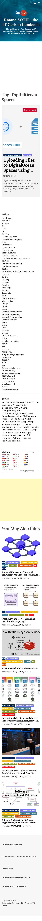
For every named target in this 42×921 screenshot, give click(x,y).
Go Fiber (5, 421)
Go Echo (29, 419)
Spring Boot (26, 438)
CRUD (19, 410)
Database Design (10, 413)
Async (23, 402)
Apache (5, 223)
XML (18, 441)
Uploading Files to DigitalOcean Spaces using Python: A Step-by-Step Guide (19, 170)
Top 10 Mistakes (8, 381)
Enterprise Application (12, 416)
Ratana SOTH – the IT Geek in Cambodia (21, 22)
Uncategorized (8, 384)
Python (16, 438)
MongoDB (6, 303)
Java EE (20, 424)
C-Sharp (23, 408)
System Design (8, 378)
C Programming (9, 410)
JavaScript (6, 287)
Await (4, 405)
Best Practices (21, 405)
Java (13, 424)
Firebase (5, 274)
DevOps (5, 261)
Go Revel (6, 424)
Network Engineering (11, 314)
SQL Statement (8, 376)
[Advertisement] (21, 63)
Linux (4, 295)
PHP (3, 346)
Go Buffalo (19, 419)
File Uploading (29, 416)
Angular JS (6, 220)
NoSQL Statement (9, 336)
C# (3, 231)
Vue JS (4, 386)
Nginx (4, 328)
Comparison (7, 245)
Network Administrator (12, 311)
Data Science (7, 250)
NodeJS (5, 333)
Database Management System (16, 258)
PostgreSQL (7, 352)
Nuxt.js (4, 338)
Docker (5, 269)
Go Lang (5, 279)
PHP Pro (5, 349)
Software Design (9, 370)
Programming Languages (12, 155)
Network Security (9, 319)
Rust (3, 365)
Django (22, 413)
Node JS (5, 330)
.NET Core (6, 402)
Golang (30, 421)
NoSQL (4, 435)
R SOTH (27, 578)
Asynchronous (33, 402)
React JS (5, 360)
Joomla (5, 290)
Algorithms (6, 218)
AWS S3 (11, 405)
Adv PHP (15, 402)
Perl (24, 435)
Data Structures (9, 253)
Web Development (10, 389)
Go (12, 419)
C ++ (4, 226)
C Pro (4, 228)
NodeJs (12, 432)
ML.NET (27, 430)
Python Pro (27, 155)
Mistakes (18, 430)
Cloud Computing (9, 237)
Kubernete (6, 293)
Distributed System (10, 266)
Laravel (19, 427)
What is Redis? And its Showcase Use (20, 668)
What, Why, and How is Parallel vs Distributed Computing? (18, 620)
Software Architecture (11, 368)
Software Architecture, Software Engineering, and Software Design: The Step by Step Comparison (19, 823)
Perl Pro (5, 344)
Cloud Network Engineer (12, 239)
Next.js (4, 322)
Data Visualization (9, 255)
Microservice (7, 301)
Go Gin (5, 277)
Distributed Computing (12, 263)
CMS (4, 242)
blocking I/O (7, 408)
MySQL (4, 306)
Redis (4, 362)
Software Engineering (11, 373)
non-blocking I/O (25, 432)
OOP (10, 435)
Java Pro (5, 285)
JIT (14, 427)
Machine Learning (9, 298)
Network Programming (12, 317)
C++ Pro (5, 234)
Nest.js (4, 309)
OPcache (17, 435)
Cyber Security (8, 247)
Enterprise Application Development (18, 271)
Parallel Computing (10, 341)
